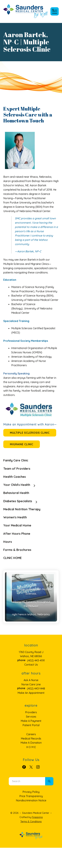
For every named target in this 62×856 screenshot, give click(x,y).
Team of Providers (16, 468)
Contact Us (31, 664)
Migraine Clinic (21, 444)
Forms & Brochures (17, 550)
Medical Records (31, 738)
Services (31, 716)
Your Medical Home (17, 525)
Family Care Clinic (15, 460)
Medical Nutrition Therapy (21, 509)
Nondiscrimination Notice (31, 800)
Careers (31, 734)
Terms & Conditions (31, 821)
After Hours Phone (16, 534)
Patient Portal (31, 725)
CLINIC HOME (12, 558)
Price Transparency (31, 796)
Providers (31, 712)
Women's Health (15, 517)
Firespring (37, 817)
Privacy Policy (31, 791)
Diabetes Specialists (17, 501)
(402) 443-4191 (36, 660)
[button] (54, 11)
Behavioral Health (16, 493)
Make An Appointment (31, 692)
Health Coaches (14, 477)
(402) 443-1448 (36, 688)
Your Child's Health (16, 485)
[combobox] (27, 781)
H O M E (31, 747)
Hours (7, 542)
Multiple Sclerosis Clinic (30, 432)
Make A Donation (31, 742)
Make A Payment (31, 720)
